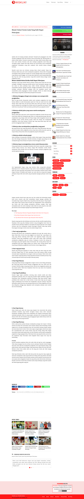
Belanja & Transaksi (58, 165)
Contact (52, 496)
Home (43, 496)
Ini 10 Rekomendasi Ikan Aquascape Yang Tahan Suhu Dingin (63, 107)
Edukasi (66, 2)
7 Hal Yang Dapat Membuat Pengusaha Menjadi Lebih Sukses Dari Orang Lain (32, 212)
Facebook (23, 386)
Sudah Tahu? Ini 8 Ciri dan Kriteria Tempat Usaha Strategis (31, 448)
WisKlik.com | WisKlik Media (18, 495)
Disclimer (57, 496)
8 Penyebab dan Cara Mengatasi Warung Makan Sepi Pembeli (45, 448)
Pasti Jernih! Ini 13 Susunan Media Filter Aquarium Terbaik (62, 40)
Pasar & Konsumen (65, 160)
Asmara (55, 185)
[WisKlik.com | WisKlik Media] (19, 2)
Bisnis (47, 2)
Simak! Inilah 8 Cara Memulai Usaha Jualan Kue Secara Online (30, 432)
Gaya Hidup (60, 2)
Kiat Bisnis (55, 160)
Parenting (55, 194)
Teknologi (53, 2)
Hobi (66, 185)
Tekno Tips (56, 178)
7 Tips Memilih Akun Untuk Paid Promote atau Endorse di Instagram (63, 78)
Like (16, 386)
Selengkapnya (66, 59)
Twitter (31, 386)
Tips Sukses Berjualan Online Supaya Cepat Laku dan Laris (27, 215)
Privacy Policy (64, 496)
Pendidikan (63, 194)
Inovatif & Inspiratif (58, 163)
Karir (54, 187)
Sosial (59, 187)
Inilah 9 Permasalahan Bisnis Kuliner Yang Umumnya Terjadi (17, 448)
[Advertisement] (42, 16)
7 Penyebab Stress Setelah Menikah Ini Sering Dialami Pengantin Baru (62, 125)
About (47, 496)
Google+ (38, 386)
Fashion (61, 185)
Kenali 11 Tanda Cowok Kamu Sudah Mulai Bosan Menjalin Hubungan (63, 85)
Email (16, 389)
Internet (63, 178)
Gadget (55, 175)
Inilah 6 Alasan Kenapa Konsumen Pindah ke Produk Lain (44, 432)
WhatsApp (46, 386)
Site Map (70, 496)
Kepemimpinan (57, 168)
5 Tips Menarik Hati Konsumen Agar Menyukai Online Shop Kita (29, 217)
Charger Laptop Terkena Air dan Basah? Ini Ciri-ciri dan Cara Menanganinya (64, 65)
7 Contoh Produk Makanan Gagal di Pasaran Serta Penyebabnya (18, 432)
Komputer (61, 175)
